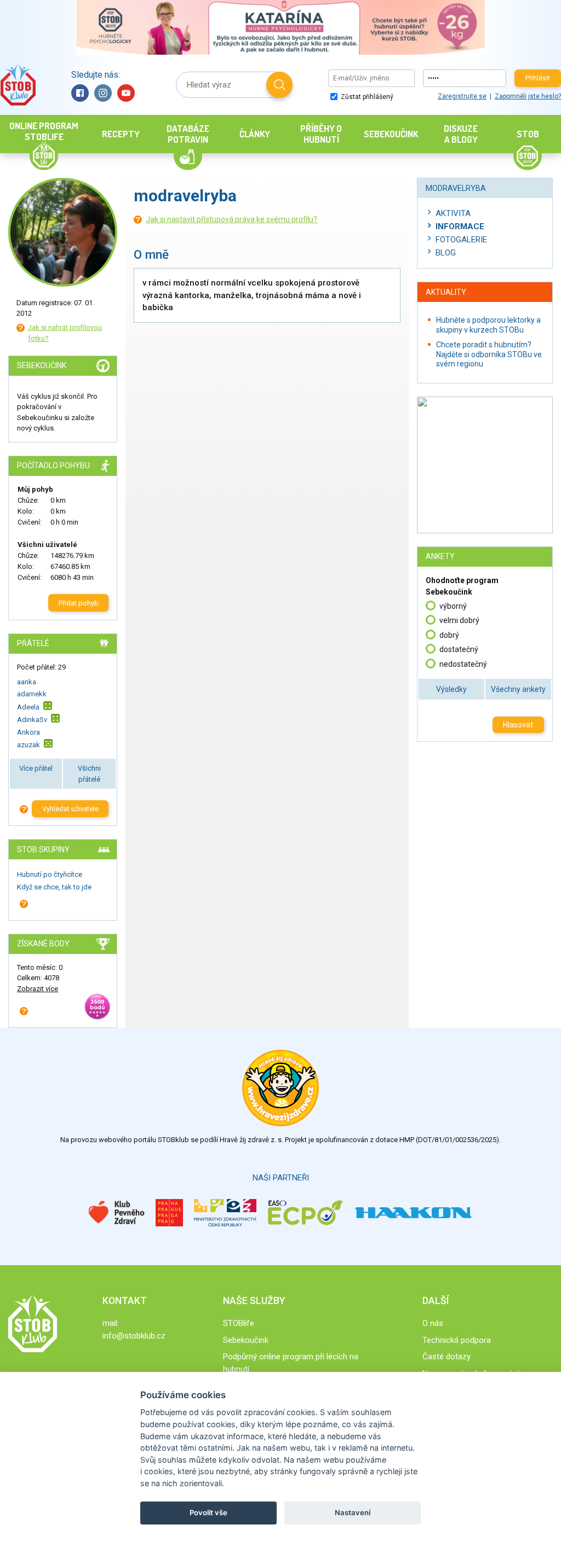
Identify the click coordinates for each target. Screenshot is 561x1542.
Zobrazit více (37, 989)
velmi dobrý (459, 620)
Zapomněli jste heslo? (528, 96)
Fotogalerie (461, 240)
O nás (432, 1323)
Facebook (80, 93)
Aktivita (453, 213)
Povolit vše (208, 1512)
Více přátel (36, 768)
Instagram (103, 93)
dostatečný (458, 649)
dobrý (449, 635)
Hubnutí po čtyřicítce (49, 874)
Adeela (28, 707)
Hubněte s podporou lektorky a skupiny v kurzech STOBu (488, 325)
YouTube (126, 93)
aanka (26, 682)
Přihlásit (537, 78)
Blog (446, 253)
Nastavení (352, 1512)
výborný (453, 606)
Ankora (28, 732)
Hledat (279, 85)
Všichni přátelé (89, 773)
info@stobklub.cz (133, 1336)
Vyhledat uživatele (70, 809)
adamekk (32, 694)
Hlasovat (518, 724)
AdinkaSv (32, 719)
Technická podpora (456, 1340)
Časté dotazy (446, 1356)
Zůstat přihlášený (366, 97)
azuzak (28, 745)
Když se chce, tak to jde (54, 887)
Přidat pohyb (79, 603)
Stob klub (18, 85)
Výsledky (451, 689)
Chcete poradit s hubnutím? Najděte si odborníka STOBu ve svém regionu (489, 354)
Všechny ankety (518, 689)
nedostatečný (463, 664)
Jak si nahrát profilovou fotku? (65, 332)
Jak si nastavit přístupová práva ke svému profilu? (231, 219)
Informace (460, 226)
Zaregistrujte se (462, 96)
